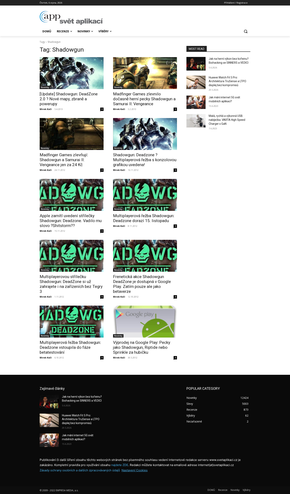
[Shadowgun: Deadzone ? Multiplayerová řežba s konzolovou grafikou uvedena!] (145, 134)
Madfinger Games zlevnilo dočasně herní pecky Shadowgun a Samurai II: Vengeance (144, 99)
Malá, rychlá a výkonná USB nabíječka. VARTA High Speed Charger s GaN (227, 119)
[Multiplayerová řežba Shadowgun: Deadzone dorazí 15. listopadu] (145, 195)
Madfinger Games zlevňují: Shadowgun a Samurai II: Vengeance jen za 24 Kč (64, 160)
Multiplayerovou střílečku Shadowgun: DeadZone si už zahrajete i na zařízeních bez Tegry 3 (71, 284)
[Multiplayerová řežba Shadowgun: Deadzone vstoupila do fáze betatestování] (72, 322)
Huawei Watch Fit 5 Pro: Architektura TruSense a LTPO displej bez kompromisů (227, 81)
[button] (245, 31)
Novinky (45, 87)
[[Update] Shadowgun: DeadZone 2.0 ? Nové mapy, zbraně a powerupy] (72, 73)
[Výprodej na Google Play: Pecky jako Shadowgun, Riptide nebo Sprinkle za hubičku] (145, 322)
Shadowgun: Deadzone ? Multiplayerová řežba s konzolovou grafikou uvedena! (144, 160)
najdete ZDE (119, 465)
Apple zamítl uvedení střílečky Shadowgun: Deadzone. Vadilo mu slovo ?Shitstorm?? (71, 220)
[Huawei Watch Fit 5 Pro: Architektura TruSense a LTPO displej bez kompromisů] (196, 82)
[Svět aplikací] (71, 18)
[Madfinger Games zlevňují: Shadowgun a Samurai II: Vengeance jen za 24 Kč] (72, 134)
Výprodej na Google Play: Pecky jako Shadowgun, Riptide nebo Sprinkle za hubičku (141, 347)
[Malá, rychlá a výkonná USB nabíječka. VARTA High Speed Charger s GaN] (196, 120)
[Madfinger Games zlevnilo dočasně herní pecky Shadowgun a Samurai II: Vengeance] (145, 73)
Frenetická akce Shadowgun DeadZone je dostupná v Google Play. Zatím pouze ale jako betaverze (142, 284)
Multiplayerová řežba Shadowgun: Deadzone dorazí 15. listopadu (143, 218)
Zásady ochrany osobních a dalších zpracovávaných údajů (80, 470)
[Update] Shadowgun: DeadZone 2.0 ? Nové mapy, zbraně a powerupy (69, 99)
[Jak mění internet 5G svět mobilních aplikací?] (196, 102)
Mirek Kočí (46, 109)
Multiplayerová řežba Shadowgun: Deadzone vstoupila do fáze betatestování (70, 347)
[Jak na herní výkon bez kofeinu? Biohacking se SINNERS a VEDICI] (196, 63)
